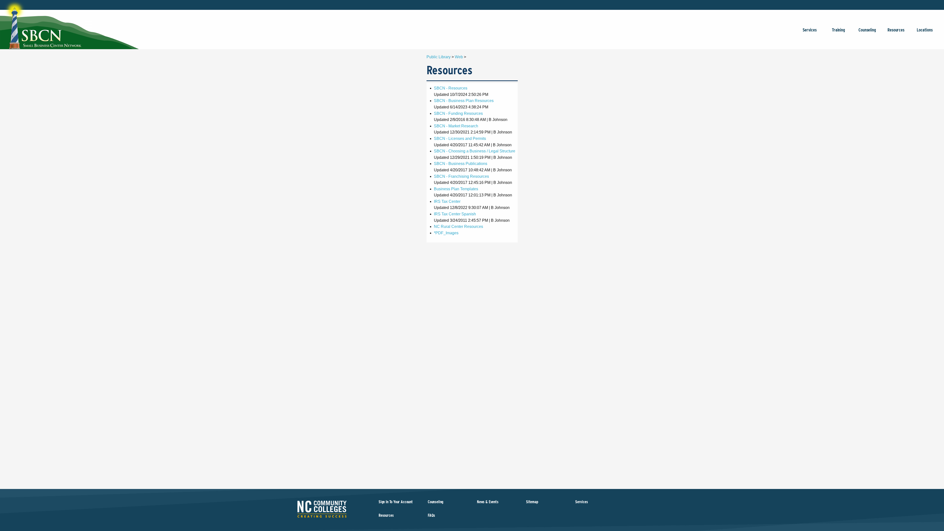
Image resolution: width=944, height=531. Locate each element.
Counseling (867, 29)
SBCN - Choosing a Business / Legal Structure (474, 151)
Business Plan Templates (456, 189)
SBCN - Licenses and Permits (460, 138)
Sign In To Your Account (396, 502)
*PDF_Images (446, 233)
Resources (895, 29)
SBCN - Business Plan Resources (464, 101)
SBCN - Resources (450, 88)
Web (459, 57)
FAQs (431, 515)
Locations (924, 29)
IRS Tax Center (447, 201)
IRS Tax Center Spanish (455, 214)
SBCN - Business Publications (460, 164)
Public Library (439, 57)
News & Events (488, 502)
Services (810, 29)
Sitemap (532, 502)
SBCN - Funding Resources (458, 113)
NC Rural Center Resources (458, 226)
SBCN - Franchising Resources (461, 176)
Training (838, 29)
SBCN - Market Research (456, 126)
